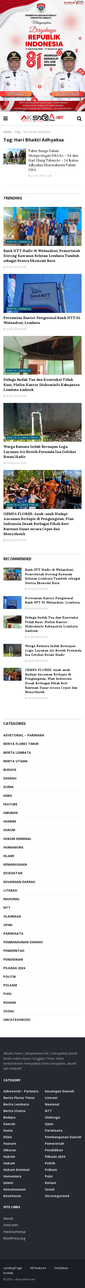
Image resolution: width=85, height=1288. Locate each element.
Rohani (9, 1002)
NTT (6, 907)
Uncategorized (16, 1019)
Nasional (11, 899)
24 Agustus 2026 (15, 463)
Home (7, 132)
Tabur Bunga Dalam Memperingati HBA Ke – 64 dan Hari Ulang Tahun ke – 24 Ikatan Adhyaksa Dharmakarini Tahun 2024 (53, 160)
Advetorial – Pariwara (23, 735)
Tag (17, 132)
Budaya (9, 770)
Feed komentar (14, 1232)
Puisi (7, 994)
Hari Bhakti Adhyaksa (37, 132)
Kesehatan (12, 873)
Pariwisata (13, 933)
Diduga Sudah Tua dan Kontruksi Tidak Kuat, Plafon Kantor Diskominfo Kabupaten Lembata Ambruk (41, 384)
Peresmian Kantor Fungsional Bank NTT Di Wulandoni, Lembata (52, 600)
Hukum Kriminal (17, 839)
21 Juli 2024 (37, 175)
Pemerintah (13, 950)
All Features (38, 1268)
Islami (8, 856)
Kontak (8, 1273)
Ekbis (7, 795)
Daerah (9, 778)
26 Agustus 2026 (15, 266)
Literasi (10, 890)
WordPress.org (14, 1238)
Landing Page (12, 1268)
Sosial (9, 1011)
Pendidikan (13, 959)
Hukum (9, 830)
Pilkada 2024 (14, 968)
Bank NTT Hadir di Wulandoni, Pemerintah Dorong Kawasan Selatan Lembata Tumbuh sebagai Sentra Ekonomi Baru (41, 255)
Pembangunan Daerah (23, 942)
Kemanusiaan (15, 864)
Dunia (8, 787)
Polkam (10, 985)
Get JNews (61, 1268)
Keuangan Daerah (19, 882)
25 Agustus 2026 (15, 329)
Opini (7, 925)
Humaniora (13, 847)
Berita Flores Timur (22, 437)
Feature (10, 804)
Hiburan (10, 813)
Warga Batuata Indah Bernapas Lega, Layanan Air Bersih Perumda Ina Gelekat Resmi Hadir (39, 451)
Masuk (8, 1218)
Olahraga (12, 916)
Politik (9, 976)
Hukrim (9, 821)
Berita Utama (15, 761)
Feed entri (10, 1225)
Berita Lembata (19, 241)
